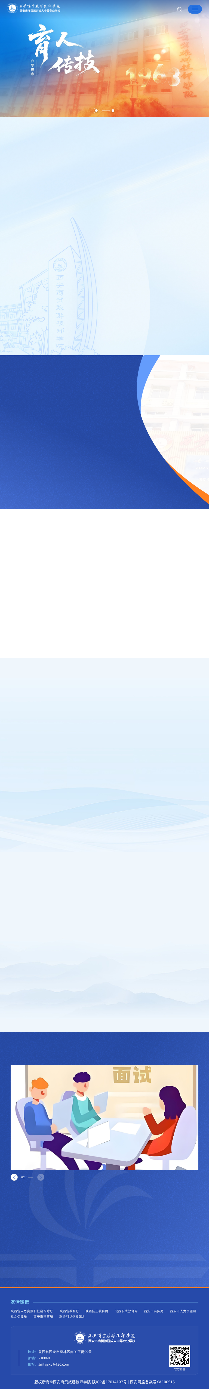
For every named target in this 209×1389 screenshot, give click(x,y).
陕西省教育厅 (69, 1311)
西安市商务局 (154, 1311)
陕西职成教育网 (126, 1311)
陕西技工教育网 (96, 1311)
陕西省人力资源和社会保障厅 (32, 1311)
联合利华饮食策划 (72, 1316)
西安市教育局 (43, 1316)
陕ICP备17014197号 (109, 1382)
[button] (96, 111)
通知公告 (63, 551)
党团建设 (25, 551)
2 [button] (24, 1177)
